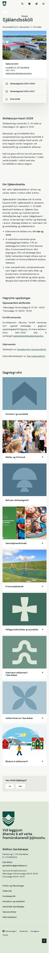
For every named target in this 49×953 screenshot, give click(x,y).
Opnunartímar (9, 912)
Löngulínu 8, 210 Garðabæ (17, 67)
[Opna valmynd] (43, 4)
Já (10, 786)
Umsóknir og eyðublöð (14, 901)
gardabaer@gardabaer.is (15, 865)
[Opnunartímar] (29, 4)
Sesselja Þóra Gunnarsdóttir (31, 349)
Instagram (35, 931)
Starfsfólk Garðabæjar (13, 906)
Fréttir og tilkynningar (13, 885)
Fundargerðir (9, 896)
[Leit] (22, 4)
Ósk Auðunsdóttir (36, 356)
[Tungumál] (36, 4)
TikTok (5, 935)
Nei (20, 786)
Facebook (24, 931)
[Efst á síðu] (44, 941)
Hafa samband (9, 917)
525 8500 (7, 862)
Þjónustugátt (11, 931)
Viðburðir (7, 891)
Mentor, (24, 329)
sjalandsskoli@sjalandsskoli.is (19, 73)
